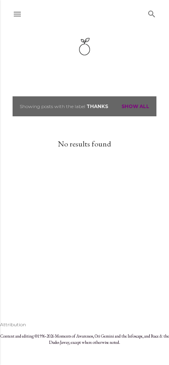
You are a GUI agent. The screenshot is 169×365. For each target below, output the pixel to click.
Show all (135, 106)
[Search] (151, 12)
